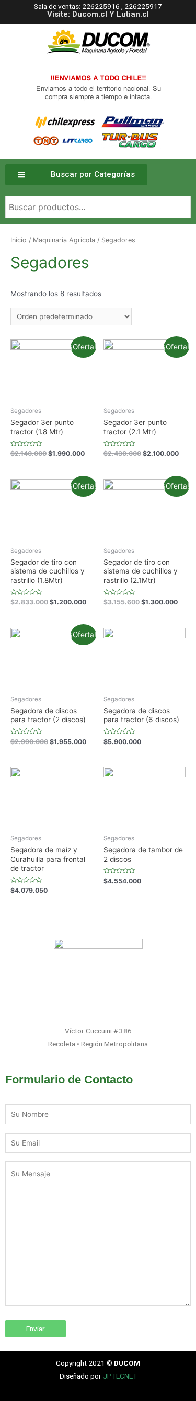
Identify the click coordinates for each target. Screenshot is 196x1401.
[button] (76, 174)
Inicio (18, 240)
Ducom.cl (89, 14)
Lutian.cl (133, 14)
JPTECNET (120, 1376)
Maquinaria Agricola (64, 240)
